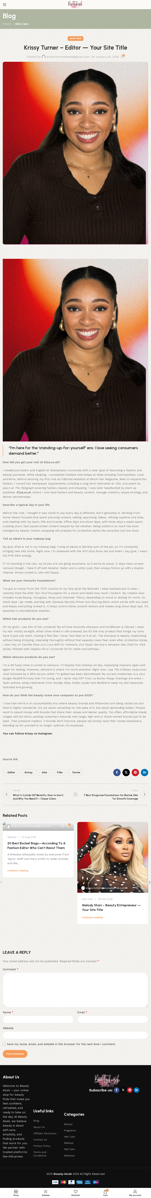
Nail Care (69, 1149)
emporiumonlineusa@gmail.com (68, 56)
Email (82, 1012)
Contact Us (40, 1139)
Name (8, 1012)
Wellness (69, 1155)
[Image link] (107, 1080)
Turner (76, 772)
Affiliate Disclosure (45, 1133)
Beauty (68, 1124)
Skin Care (21, 24)
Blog (36, 1120)
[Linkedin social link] (144, 772)
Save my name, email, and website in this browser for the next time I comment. (61, 1044)
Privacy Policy (41, 1145)
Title (59, 772)
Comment (10, 969)
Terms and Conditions (39, 1154)
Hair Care (69, 1136)
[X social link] (126, 772)
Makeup (11, 837)
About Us (39, 1127)
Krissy (28, 772)
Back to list (75, 794)
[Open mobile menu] (4, 4)
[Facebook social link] (117, 772)
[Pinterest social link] (135, 772)
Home (7, 24)
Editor (11, 772)
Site (44, 772)
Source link (10, 759)
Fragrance (70, 1130)
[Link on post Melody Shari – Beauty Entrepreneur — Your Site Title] (112, 857)
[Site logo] (75, 4)
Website (8, 1028)
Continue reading (17, 870)
